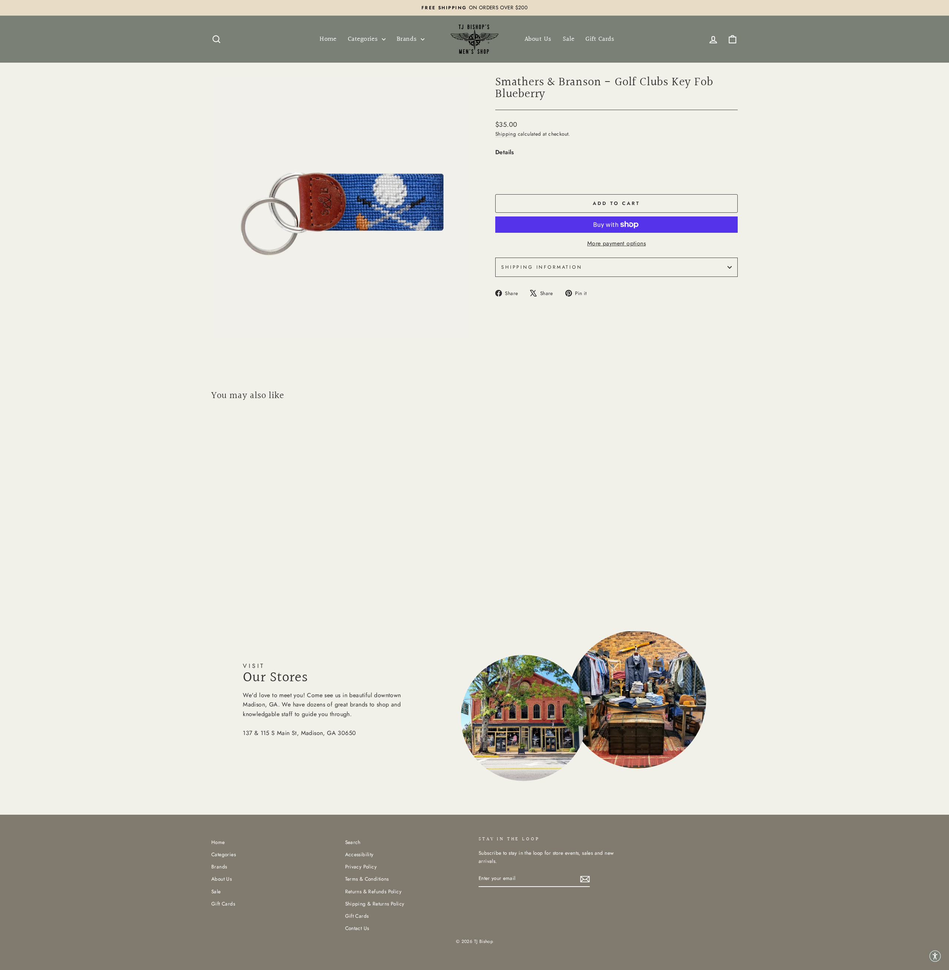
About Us (538, 39)
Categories (364, 39)
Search (353, 842)
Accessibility (359, 854)
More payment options (616, 243)
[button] (935, 956)
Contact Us (357, 928)
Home (328, 39)
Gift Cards (600, 39)
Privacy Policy (361, 866)
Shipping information (541, 267)
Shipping (505, 134)
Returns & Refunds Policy (373, 891)
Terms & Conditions (367, 879)
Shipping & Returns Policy (374, 903)
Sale (569, 39)
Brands (408, 39)
